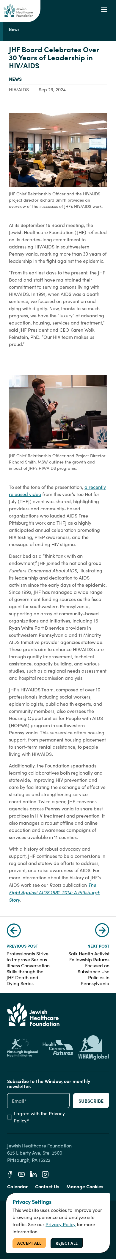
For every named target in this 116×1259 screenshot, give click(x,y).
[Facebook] (9, 1174)
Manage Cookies (84, 1186)
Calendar (17, 1186)
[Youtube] (21, 1174)
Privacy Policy (61, 1224)
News (15, 78)
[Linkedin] (33, 1174)
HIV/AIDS (19, 89)
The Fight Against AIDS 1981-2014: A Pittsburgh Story (54, 892)
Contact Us (47, 1186)
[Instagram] (45, 1174)
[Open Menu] (104, 10)
